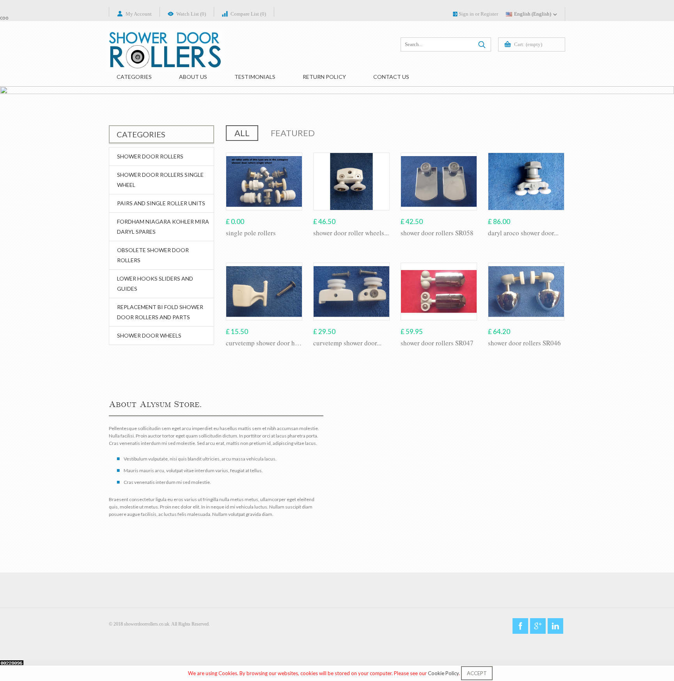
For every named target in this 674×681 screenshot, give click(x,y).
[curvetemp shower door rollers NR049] (351, 291)
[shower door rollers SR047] (439, 291)
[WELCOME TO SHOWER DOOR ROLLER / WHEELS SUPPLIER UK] (165, 57)
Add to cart (264, 248)
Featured (293, 133)
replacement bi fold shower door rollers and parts (160, 312)
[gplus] (538, 626)
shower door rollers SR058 (437, 233)
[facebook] (520, 626)
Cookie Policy (443, 673)
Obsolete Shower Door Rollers (153, 255)
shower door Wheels (149, 335)
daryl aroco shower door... (523, 233)
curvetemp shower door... (347, 343)
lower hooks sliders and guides (155, 283)
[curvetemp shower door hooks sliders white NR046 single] (264, 291)
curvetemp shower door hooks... (264, 343)
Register (489, 14)
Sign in (466, 14)
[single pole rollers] (264, 181)
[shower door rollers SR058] (439, 181)
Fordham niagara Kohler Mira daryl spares (163, 226)
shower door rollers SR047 (437, 343)
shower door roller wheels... (351, 233)
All (242, 133)
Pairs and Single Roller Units (161, 203)
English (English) (532, 14)
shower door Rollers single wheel (160, 179)
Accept (477, 673)
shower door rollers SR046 (524, 343)
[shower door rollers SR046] (526, 291)
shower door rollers (150, 156)
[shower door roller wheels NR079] (351, 181)
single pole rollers (251, 233)
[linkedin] (555, 626)
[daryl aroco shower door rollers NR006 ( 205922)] (526, 181)
